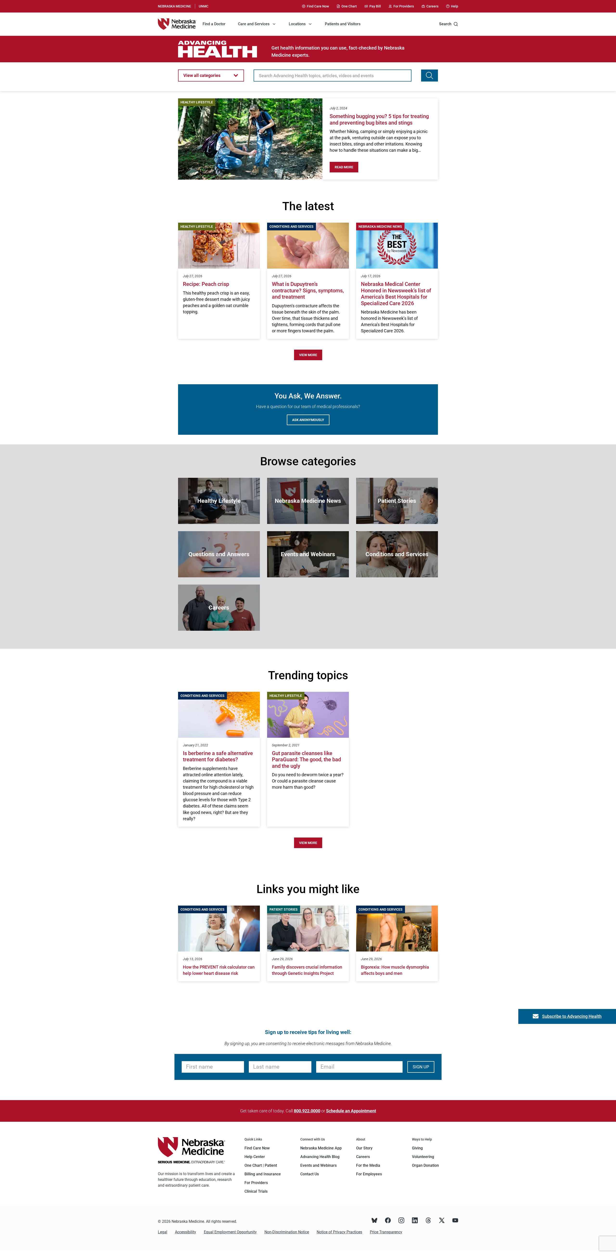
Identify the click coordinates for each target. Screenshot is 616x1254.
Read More (346, 167)
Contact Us (309, 1174)
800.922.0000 (307, 1110)
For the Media (368, 1165)
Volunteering (423, 1156)
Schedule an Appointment (351, 1110)
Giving (417, 1148)
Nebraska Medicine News (380, 226)
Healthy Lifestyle (196, 102)
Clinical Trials (256, 1191)
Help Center (254, 1156)
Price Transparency (386, 1232)
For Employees (369, 1174)
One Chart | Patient (260, 1165)
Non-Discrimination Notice (286, 1232)
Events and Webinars (318, 1165)
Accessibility (185, 1232)
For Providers (256, 1182)
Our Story (364, 1148)
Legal (162, 1232)
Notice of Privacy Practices (339, 1232)
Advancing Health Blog (320, 1156)
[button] (211, 75)
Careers (363, 1156)
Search (445, 24)
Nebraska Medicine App (321, 1148)
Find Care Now (257, 1148)
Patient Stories (284, 909)
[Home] (177, 24)
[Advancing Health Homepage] (224, 49)
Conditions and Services (292, 226)
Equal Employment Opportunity (230, 1232)
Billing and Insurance (262, 1174)
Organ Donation (425, 1165)
